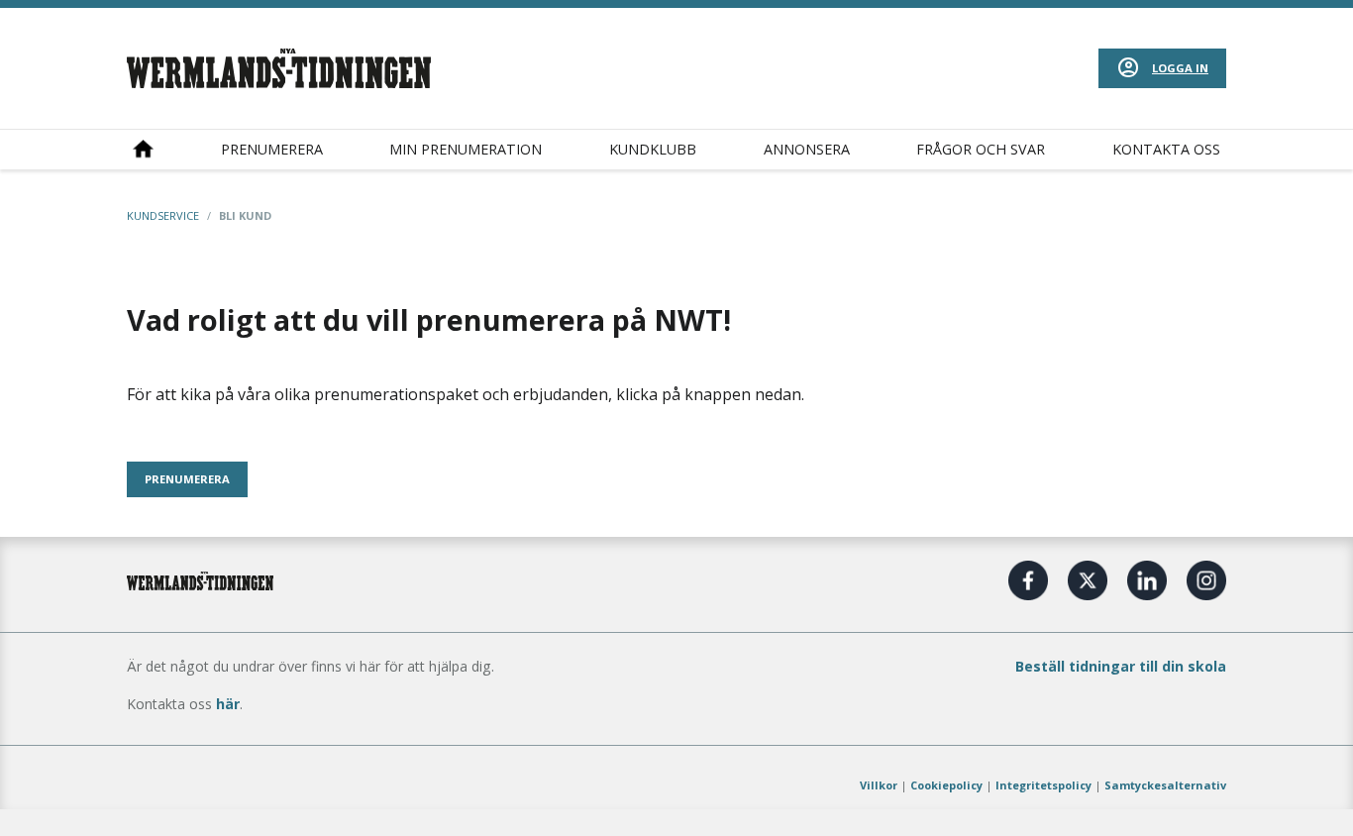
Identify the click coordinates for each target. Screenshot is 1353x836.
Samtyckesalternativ (1165, 785)
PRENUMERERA (187, 478)
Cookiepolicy (946, 785)
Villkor (878, 785)
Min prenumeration (465, 149)
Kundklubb (652, 149)
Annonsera (807, 149)
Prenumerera (272, 149)
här (228, 703)
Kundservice (163, 215)
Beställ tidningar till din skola (1120, 666)
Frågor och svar (980, 149)
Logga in (1180, 67)
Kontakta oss (1166, 149)
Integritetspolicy (1043, 785)
